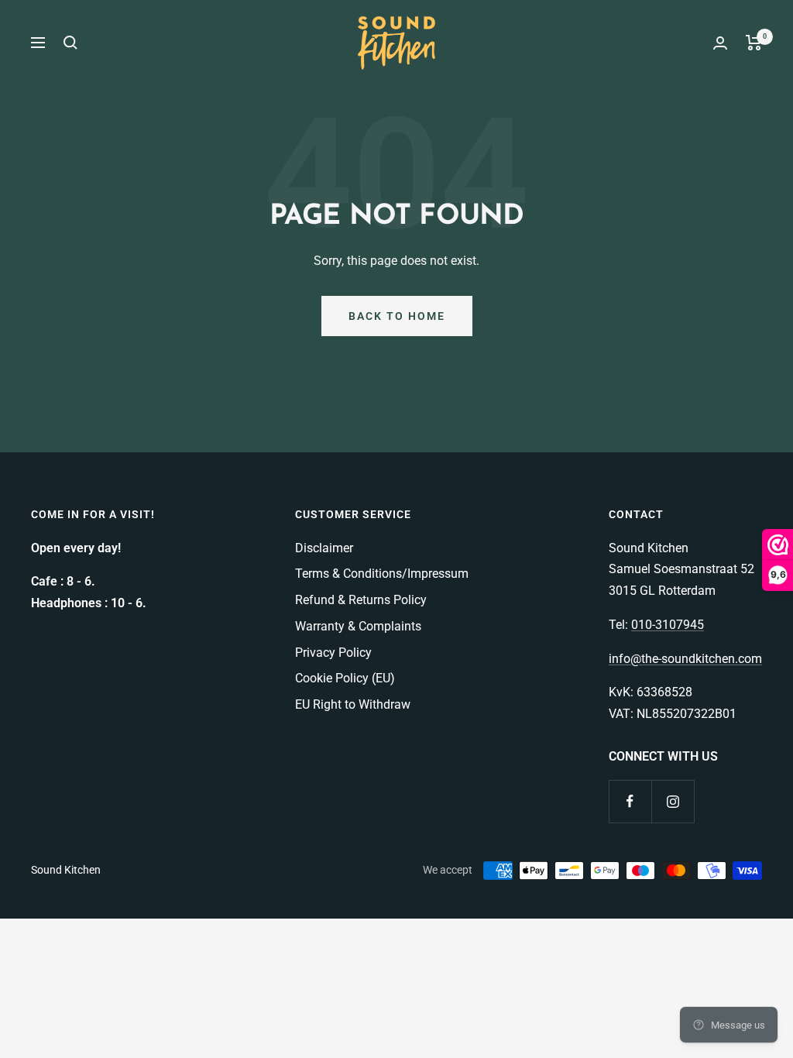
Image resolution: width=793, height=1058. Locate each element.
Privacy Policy (333, 652)
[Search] (70, 43)
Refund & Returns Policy (361, 600)
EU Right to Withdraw (352, 704)
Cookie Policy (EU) (345, 678)
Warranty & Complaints (358, 626)
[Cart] (754, 42)
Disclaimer (324, 548)
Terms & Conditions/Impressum (382, 573)
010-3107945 (667, 624)
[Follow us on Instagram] (672, 801)
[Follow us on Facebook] (630, 801)
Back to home (396, 316)
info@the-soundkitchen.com (685, 658)
